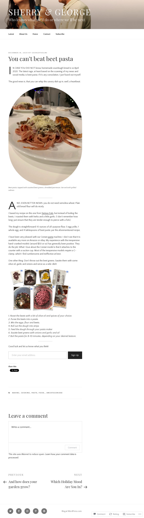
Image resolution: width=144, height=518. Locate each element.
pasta (50, 237)
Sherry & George (49, 11)
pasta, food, (38, 393)
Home (35, 34)
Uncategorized (55, 393)
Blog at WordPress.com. (72, 511)
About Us (23, 34)
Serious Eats (47, 213)
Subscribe (60, 34)
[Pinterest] (36, 511)
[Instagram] (27, 511)
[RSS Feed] (44, 511)
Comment (72, 447)
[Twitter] (10, 511)
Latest (11, 34)
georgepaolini (39, 53)
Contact (46, 34)
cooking (25, 393)
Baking (16, 393)
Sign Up (75, 355)
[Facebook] (19, 511)
